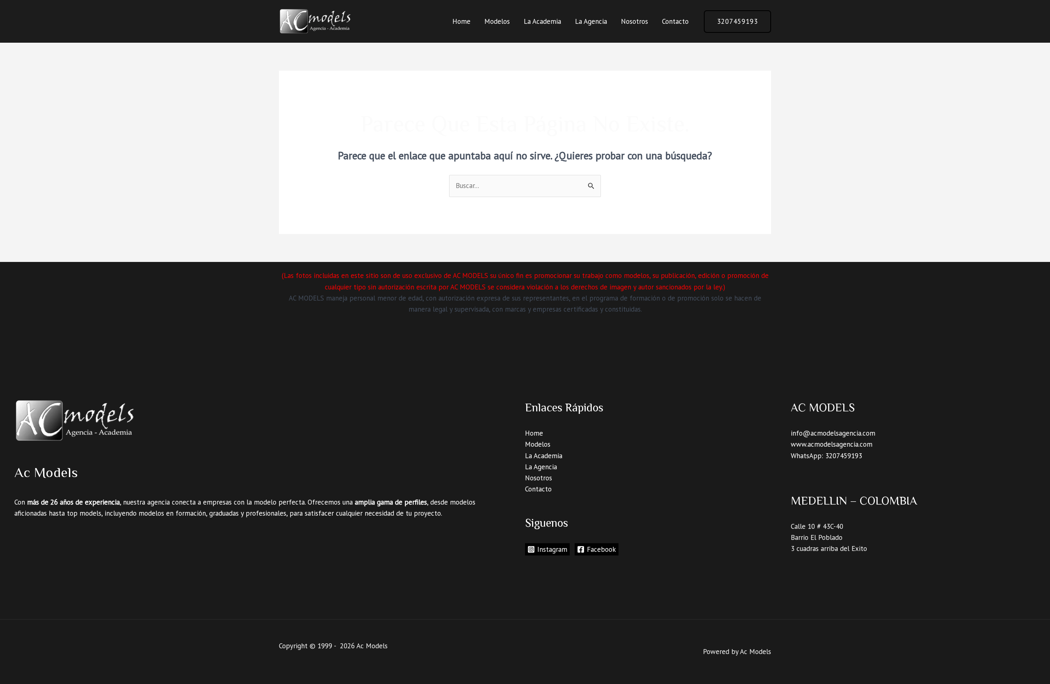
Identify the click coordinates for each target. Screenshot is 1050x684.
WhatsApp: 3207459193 (826, 455)
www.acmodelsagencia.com (831, 444)
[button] (737, 21)
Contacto (675, 21)
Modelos (497, 21)
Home (461, 21)
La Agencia (591, 21)
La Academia (542, 21)
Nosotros (634, 21)
